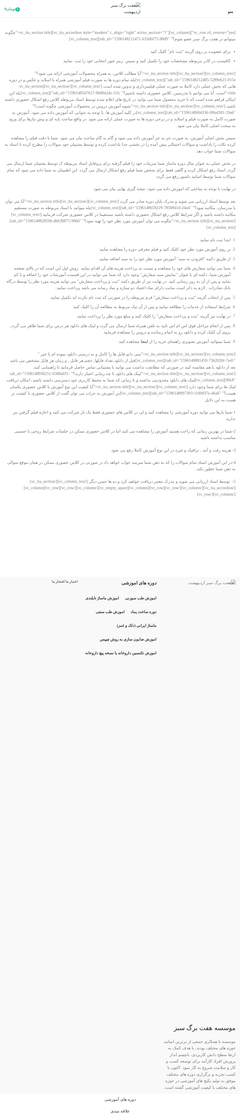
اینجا (144, 341)
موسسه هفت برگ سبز (205, 1028)
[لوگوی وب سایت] (120, 8)
